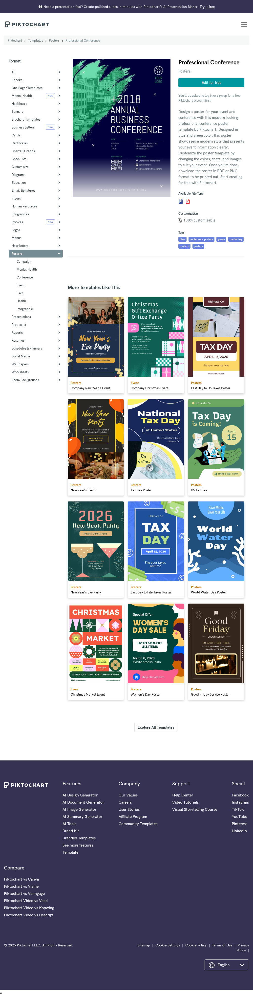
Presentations (21, 317)
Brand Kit (71, 830)
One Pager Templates (27, 88)
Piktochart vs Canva (21, 879)
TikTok (238, 809)
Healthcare (19, 104)
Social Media (21, 356)
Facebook (240, 795)
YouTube (239, 816)
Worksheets (20, 372)
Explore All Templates (156, 727)
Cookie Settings (167, 945)
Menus (16, 238)
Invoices (17, 222)
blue (182, 239)
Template (70, 852)
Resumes (18, 340)
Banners (17, 111)
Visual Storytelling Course (194, 809)
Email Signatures (23, 190)
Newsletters (20, 246)
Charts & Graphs (23, 151)
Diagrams (18, 175)
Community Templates (138, 823)
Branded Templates (79, 837)
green (221, 239)
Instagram (240, 802)
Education (19, 182)
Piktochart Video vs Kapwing (29, 907)
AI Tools (69, 823)
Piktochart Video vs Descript (29, 914)
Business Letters (23, 127)
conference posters (201, 239)
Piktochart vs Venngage (24, 893)
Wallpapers (20, 364)
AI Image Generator (79, 809)
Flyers (16, 198)
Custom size (20, 167)
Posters (54, 40)
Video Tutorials (185, 802)
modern (184, 246)
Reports (17, 332)
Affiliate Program (133, 816)
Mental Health (22, 96)
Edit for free (211, 82)
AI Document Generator (83, 802)
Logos (16, 230)
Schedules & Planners (27, 348)
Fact (20, 293)
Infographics (20, 214)
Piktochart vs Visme (21, 886)
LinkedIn (239, 830)
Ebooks (17, 80)
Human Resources (24, 206)
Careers (125, 802)
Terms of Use (222, 945)
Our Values (128, 795)
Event (20, 285)
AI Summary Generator (82, 816)
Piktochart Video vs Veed (26, 900)
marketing (236, 239)
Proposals (19, 325)
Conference (25, 277)
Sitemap (143, 945)
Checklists (19, 159)
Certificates (20, 143)
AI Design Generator (80, 795)
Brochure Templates (26, 119)
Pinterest (239, 823)
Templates (35, 40)
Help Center (182, 795)
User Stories (129, 809)
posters (198, 246)
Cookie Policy (196, 945)
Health (21, 301)
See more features (78, 845)
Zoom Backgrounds (25, 380)
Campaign (24, 261)
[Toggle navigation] (244, 24)
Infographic (25, 309)
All (14, 72)
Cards (16, 135)
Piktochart (15, 40)
